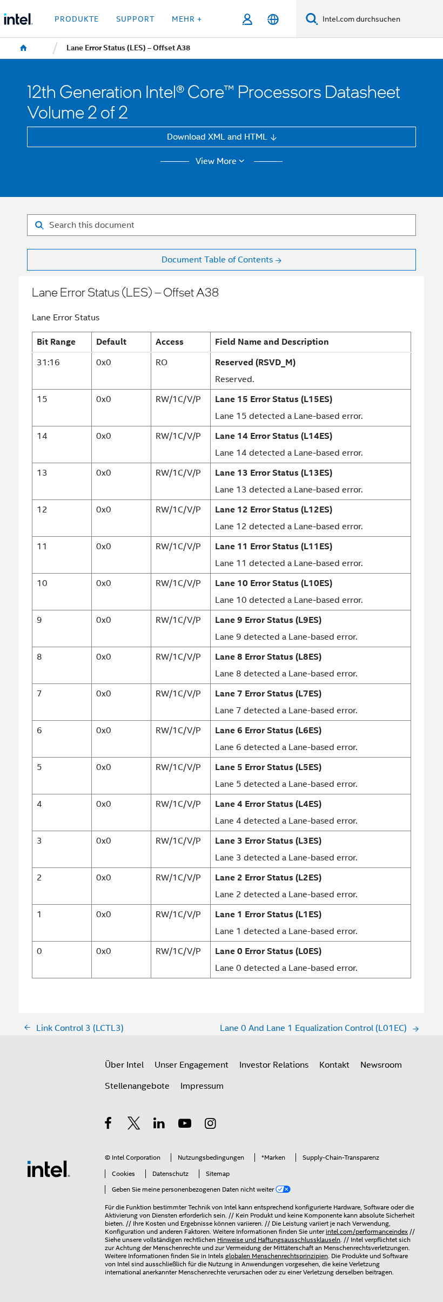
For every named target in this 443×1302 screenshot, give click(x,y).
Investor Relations (273, 1064)
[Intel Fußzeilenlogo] (48, 1168)
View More (216, 161)
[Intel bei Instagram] (211, 1125)
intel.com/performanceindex (367, 1231)
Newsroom (381, 1064)
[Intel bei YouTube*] (185, 1125)
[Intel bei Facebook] (108, 1125)
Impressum (202, 1085)
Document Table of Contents (217, 259)
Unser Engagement (192, 1064)
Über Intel (124, 1064)
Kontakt (334, 1064)
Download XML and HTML (217, 136)
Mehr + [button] (187, 19)
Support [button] (135, 19)
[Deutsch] (272, 19)
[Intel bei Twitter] (134, 1125)
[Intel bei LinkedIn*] (159, 1125)
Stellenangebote (137, 1085)
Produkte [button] (77, 19)
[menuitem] (24, 48)
